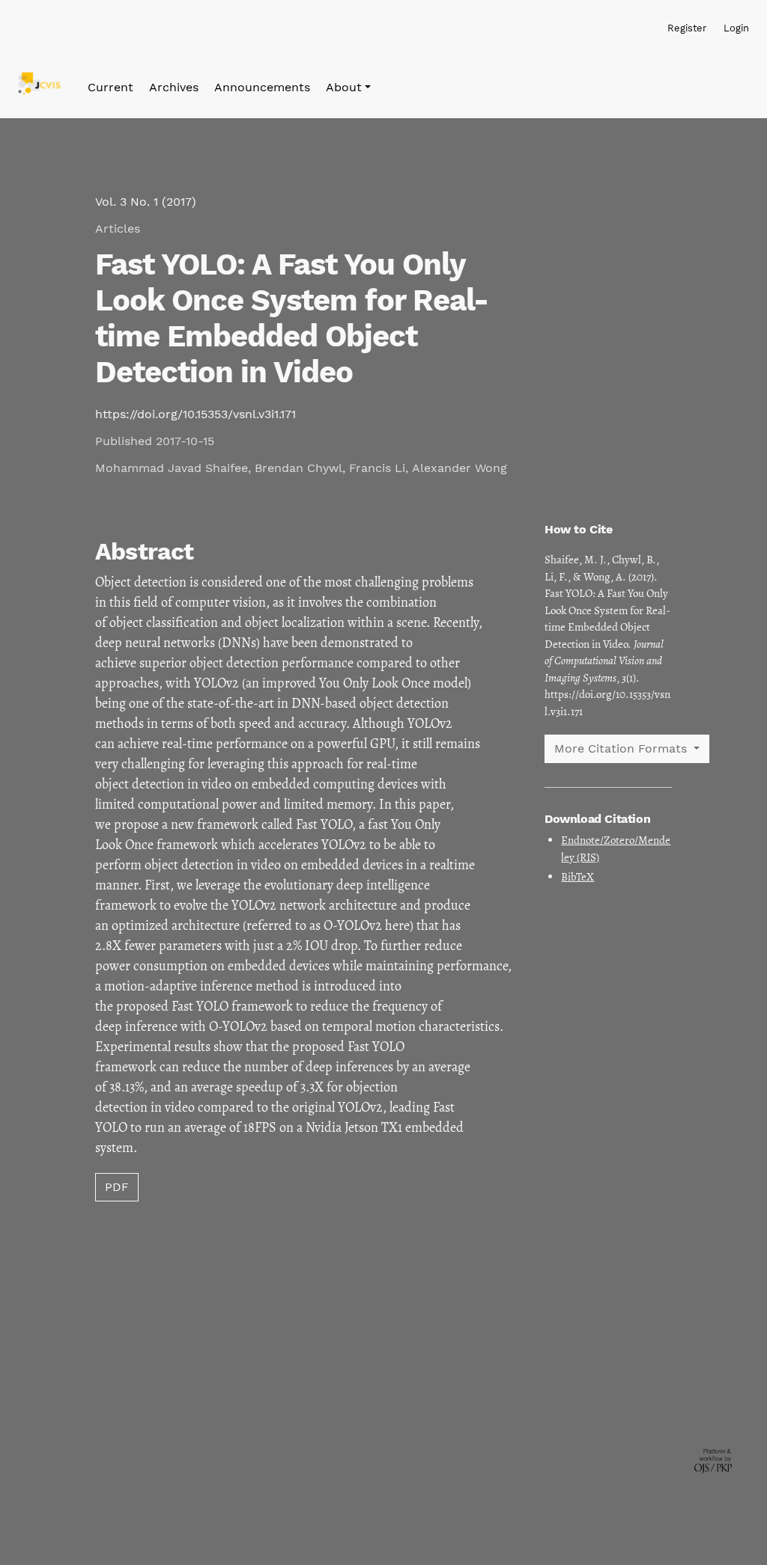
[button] (348, 87)
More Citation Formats (622, 748)
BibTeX (577, 876)
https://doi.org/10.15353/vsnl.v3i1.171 (195, 414)
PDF (117, 1187)
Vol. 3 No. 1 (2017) (145, 202)
